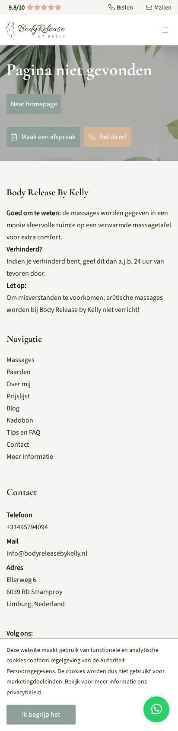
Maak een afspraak (48, 137)
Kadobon (19, 420)
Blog (12, 408)
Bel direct (113, 137)
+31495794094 (27, 527)
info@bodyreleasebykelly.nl (46, 553)
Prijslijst (18, 396)
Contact (17, 444)
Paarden (18, 372)
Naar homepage (34, 104)
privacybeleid (23, 692)
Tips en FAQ (23, 432)
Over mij (18, 384)
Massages (20, 360)
